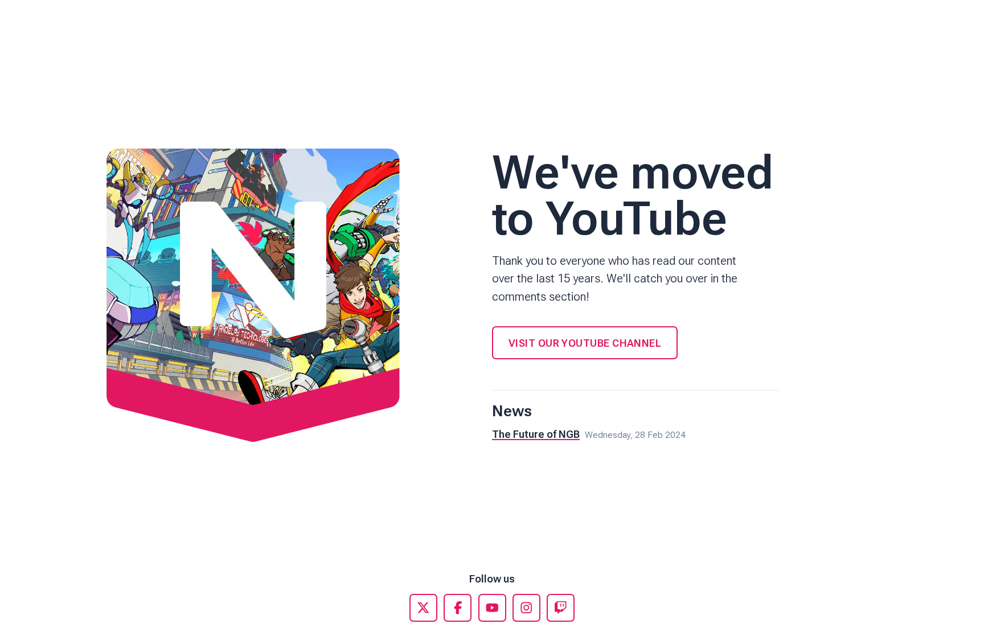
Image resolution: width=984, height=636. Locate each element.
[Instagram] (526, 608)
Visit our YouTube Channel (585, 343)
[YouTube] (492, 608)
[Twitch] (561, 608)
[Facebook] (458, 608)
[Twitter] (423, 608)
